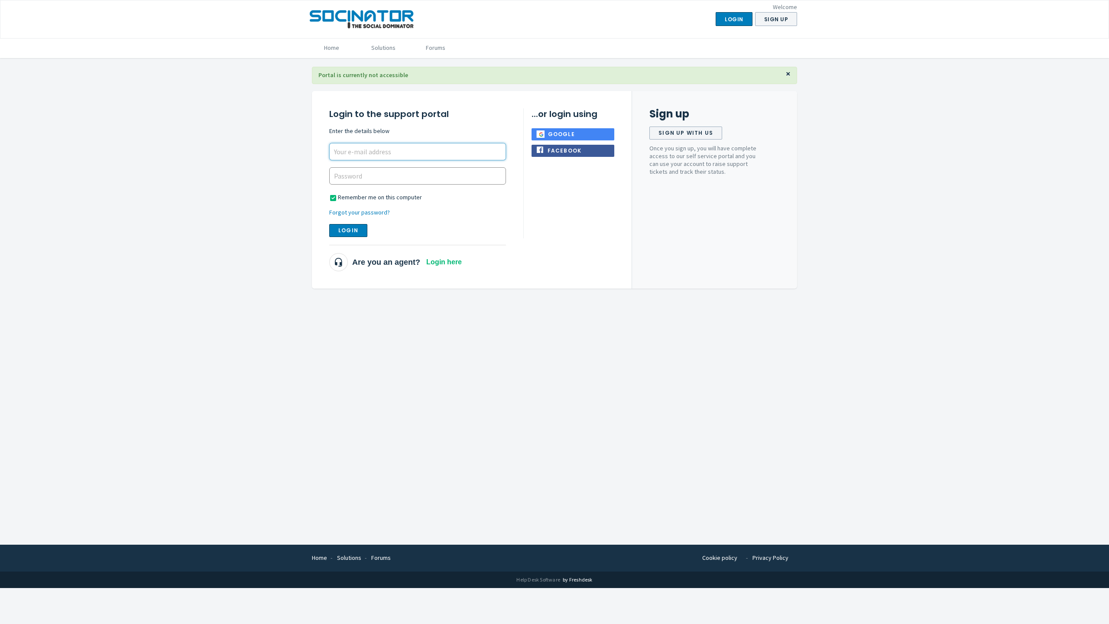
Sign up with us (685, 132)
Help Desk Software (538, 579)
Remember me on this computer (380, 197)
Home (331, 48)
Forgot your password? (359, 212)
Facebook (565, 150)
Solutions (383, 48)
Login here (444, 262)
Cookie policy (719, 558)
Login (348, 230)
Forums (435, 48)
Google (561, 134)
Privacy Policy (770, 558)
